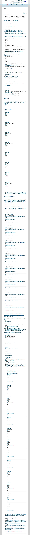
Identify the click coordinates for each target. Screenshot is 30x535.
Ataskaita (5, 8)
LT (19, 0)
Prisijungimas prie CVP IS (16, 2)
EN (18, 0)
